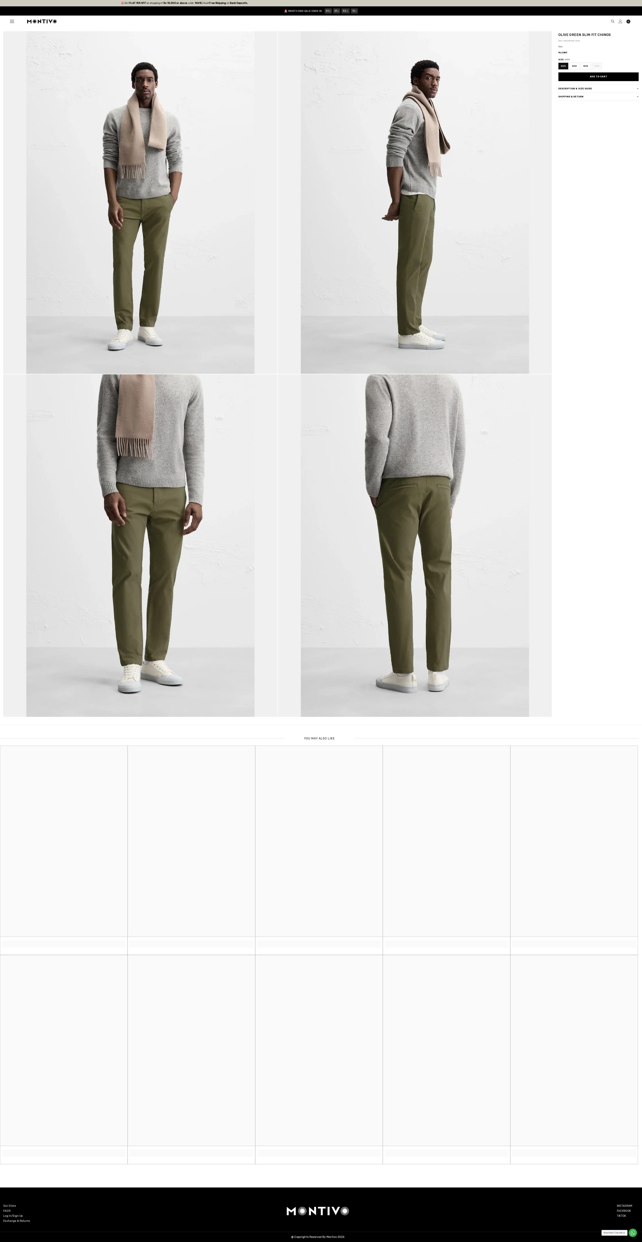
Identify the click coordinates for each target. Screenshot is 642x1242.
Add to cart (598, 76)
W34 (585, 66)
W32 (574, 66)
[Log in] (620, 21)
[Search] (613, 21)
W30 (563, 66)
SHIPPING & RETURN (570, 96)
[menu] (12, 21)
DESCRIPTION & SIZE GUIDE (575, 88)
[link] (64, 942)
